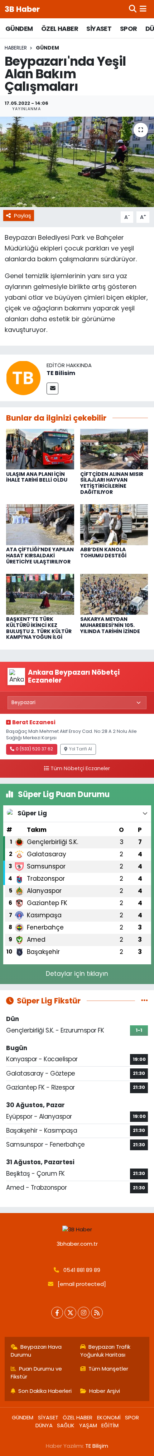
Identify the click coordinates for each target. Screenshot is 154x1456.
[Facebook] (57, 1313)
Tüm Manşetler (108, 1368)
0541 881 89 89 (81, 1270)
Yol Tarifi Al (80, 749)
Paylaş (22, 215)
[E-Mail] (52, 388)
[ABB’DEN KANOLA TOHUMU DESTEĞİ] (114, 524)
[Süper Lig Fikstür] (144, 1000)
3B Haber (22, 9)
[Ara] (132, 9)
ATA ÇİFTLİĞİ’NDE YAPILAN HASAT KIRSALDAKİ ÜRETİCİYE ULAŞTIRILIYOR (40, 555)
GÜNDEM (19, 28)
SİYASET (98, 28)
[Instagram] (84, 1313)
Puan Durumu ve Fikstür (36, 1372)
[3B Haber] (77, 1229)
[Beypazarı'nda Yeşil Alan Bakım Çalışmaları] (77, 162)
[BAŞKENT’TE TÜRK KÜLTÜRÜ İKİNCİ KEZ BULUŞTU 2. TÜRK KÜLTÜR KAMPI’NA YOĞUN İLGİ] (40, 594)
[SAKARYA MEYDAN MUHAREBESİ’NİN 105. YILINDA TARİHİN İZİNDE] (114, 594)
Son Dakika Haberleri (45, 1391)
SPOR (128, 28)
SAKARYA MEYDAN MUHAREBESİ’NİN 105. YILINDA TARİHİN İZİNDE (110, 625)
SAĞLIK (65, 1425)
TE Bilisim (61, 373)
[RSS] (97, 1313)
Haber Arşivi (104, 1391)
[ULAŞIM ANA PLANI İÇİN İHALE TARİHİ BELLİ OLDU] (40, 448)
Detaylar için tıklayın (77, 973)
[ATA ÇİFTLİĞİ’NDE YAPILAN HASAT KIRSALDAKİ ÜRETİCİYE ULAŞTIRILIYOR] (40, 524)
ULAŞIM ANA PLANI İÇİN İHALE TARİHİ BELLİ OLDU (36, 477)
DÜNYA (44, 1425)
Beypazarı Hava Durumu (36, 1350)
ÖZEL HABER (59, 28)
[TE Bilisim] (23, 377)
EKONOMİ (109, 1417)
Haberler (16, 47)
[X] (70, 1313)
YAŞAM (88, 1425)
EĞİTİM (110, 1425)
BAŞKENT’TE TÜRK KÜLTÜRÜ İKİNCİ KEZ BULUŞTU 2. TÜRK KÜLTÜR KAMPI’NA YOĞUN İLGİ (39, 628)
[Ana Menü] (143, 9)
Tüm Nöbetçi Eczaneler (80, 768)
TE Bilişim (96, 1446)
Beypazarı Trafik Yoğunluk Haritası (105, 1350)
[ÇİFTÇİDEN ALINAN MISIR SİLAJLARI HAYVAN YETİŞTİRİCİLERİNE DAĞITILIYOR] (114, 448)
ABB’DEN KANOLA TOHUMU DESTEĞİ (103, 552)
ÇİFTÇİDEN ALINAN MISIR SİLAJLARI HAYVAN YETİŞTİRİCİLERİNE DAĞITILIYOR (111, 483)
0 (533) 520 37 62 (34, 749)
